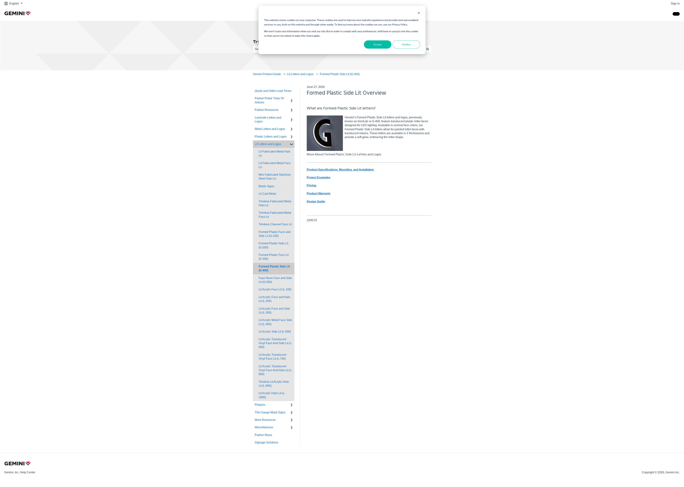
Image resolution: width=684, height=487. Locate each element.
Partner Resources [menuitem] (266, 109)
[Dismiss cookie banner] (419, 13)
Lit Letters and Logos (300, 74)
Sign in (675, 3)
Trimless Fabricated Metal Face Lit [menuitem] (275, 214)
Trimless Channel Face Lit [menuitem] (275, 224)
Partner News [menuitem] (263, 434)
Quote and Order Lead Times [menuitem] (273, 90)
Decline (406, 44)
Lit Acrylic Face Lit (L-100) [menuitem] (275, 289)
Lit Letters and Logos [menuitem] (268, 144)
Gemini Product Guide (267, 74)
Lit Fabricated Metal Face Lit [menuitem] (275, 165)
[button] (291, 98)
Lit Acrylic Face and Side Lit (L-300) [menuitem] (274, 310)
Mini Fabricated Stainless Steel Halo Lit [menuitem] (275, 176)
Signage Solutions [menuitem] (266, 442)
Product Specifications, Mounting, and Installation (340, 169)
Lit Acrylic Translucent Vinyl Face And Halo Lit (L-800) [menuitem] (275, 370)
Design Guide (316, 201)
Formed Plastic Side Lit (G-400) (340, 74)
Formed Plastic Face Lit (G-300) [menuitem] (274, 256)
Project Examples (318, 177)
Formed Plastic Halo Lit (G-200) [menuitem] (273, 245)
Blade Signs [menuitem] (266, 186)
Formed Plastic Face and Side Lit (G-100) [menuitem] (274, 233)
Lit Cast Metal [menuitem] (267, 193)
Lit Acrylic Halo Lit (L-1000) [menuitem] (272, 395)
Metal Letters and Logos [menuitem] (270, 128)
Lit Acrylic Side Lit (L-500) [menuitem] (275, 331)
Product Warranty (318, 193)
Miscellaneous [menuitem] (264, 427)
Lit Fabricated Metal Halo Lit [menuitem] (274, 153)
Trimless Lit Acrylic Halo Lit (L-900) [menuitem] (274, 383)
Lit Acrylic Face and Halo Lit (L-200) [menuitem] (274, 299)
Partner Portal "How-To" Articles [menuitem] (270, 100)
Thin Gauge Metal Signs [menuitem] (270, 412)
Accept (378, 44)
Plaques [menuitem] (260, 404)
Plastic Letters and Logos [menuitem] (271, 136)
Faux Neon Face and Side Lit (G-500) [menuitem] (275, 280)
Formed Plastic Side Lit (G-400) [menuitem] (274, 268)
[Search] (427, 49)
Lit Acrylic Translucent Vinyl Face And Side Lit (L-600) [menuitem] (275, 343)
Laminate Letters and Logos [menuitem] (268, 119)
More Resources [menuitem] (265, 419)
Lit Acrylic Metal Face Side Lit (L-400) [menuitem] (275, 321)
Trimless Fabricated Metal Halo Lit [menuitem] (275, 203)
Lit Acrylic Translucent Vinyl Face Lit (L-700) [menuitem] (272, 356)
